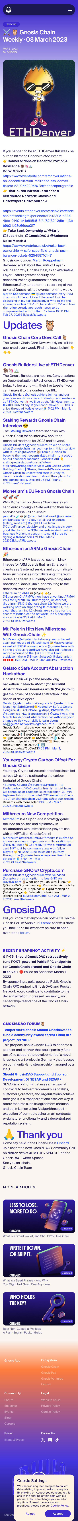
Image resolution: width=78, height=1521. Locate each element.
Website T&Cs (50, 1400)
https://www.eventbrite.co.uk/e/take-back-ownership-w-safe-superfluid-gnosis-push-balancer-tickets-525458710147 (36, 250)
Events (8, 1411)
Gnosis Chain (50, 1366)
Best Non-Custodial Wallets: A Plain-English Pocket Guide (22, 1330)
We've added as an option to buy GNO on (34, 876)
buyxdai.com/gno (35, 896)
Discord (45, 923)
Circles (46, 1384)
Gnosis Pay (48, 1372)
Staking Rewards (22, 431)
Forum (8, 1400)
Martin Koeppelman (48, 260)
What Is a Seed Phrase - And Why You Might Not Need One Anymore (26, 1282)
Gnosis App (12, 1360)
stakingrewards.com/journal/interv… (38, 471)
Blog (7, 1417)
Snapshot (10, 1405)
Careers (9, 1423)
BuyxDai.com (12, 882)
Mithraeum (11, 819)
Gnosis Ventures (52, 1378)
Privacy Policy (50, 1405)
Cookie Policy (50, 1411)
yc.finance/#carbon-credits (55, 798)
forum (24, 933)
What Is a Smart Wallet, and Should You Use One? (36, 1236)
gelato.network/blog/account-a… (34, 724)
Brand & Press (14, 1439)
